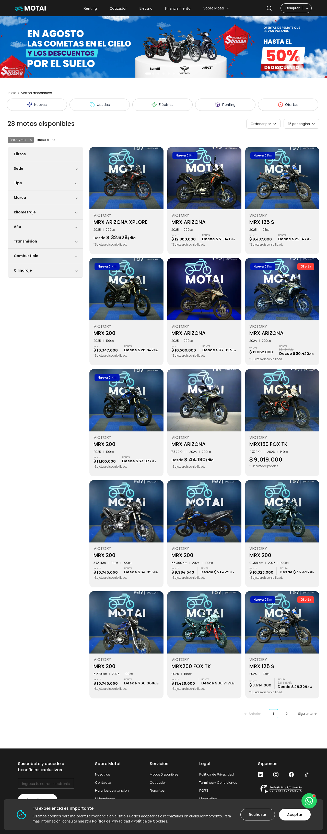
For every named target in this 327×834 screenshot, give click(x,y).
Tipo (18, 183)
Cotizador (118, 8)
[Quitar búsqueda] (31, 140)
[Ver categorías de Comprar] (307, 8)
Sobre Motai (213, 8)
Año (17, 226)
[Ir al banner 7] (179, 73)
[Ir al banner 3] (158, 73)
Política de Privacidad (216, 774)
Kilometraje (25, 212)
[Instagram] (275, 774)
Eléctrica (166, 104)
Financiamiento (178, 8)
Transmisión (25, 241)
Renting (90, 8)
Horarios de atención (112, 790)
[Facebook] (291, 774)
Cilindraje (23, 270)
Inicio (12, 92)
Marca (20, 197)
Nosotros (102, 774)
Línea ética (208, 798)
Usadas (103, 104)
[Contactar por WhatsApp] (309, 800)
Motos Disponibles (164, 774)
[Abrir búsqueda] (269, 8)
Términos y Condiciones (218, 782)
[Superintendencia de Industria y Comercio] (283, 788)
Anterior (255, 713)
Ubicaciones (105, 798)
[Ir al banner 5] (169, 73)
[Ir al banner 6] (174, 73)
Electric (145, 8)
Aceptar (294, 814)
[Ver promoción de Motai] (163, 47)
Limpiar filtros (45, 140)
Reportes (157, 790)
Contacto (103, 782)
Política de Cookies (150, 821)
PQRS (203, 790)
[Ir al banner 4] (163, 73)
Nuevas (40, 104)
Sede (18, 168)
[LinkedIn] (260, 774)
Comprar (292, 8)
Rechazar (257, 814)
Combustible (26, 255)
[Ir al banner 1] (148, 73)
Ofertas (291, 104)
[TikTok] (306, 774)
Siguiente (305, 713)
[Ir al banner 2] (153, 73)
